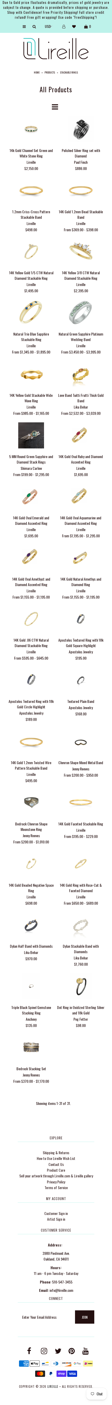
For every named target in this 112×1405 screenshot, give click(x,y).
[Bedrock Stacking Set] (31, 1048)
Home (37, 72)
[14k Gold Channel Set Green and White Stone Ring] (31, 129)
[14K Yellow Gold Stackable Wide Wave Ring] (31, 374)
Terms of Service (56, 1187)
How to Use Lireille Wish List (56, 1158)
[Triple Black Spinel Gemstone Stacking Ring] (31, 987)
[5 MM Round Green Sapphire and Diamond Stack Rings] (31, 436)
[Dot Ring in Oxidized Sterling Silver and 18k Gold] (81, 987)
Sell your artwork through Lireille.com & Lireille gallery (56, 1175)
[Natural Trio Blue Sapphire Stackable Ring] (31, 313)
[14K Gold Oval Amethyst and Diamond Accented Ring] (31, 558)
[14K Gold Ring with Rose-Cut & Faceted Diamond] (81, 864)
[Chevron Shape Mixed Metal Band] (81, 742)
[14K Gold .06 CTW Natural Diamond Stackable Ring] (31, 619)
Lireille (52, 1386)
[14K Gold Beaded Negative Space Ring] (31, 864)
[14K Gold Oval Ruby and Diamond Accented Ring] (81, 436)
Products (50, 72)
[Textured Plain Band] (81, 681)
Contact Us (56, 1164)
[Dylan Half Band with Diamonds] (31, 925)
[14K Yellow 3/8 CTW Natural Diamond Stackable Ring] (81, 252)
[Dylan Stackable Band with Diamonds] (81, 925)
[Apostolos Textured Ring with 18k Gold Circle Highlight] (31, 681)
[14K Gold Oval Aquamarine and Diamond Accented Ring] (81, 497)
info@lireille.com (61, 1290)
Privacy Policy (56, 1181)
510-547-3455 (62, 1282)
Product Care (56, 1170)
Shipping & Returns (56, 1152)
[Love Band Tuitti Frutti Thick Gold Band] (81, 374)
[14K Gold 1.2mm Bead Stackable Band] (81, 191)
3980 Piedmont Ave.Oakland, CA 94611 (56, 1256)
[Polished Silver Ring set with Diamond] (81, 129)
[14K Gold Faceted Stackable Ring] (81, 803)
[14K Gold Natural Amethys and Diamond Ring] (81, 558)
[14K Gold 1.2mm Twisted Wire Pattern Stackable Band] (31, 742)
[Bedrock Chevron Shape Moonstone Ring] (31, 803)
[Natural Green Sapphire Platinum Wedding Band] (81, 313)
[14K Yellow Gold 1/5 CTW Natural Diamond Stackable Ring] (31, 252)
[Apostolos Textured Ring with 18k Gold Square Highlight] (81, 619)
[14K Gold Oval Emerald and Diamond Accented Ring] (31, 497)
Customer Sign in (56, 1213)
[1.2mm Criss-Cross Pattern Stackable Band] (31, 191)
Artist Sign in (56, 1219)
